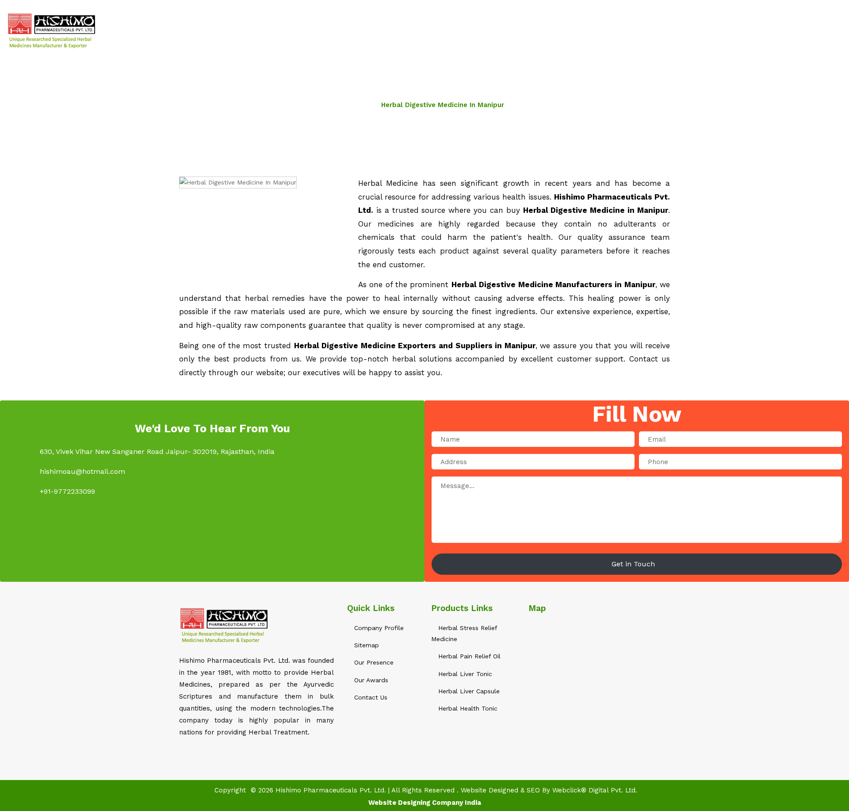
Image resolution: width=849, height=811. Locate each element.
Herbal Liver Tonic (464, 673)
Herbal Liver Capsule (468, 691)
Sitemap (673, 31)
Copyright (230, 790)
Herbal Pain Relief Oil (468, 656)
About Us (454, 31)
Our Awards (370, 680)
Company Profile (378, 627)
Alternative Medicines (601, 31)
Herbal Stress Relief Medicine (464, 633)
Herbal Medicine (513, 31)
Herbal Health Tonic (466, 708)
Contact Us (721, 31)
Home (415, 31)
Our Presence (373, 662)
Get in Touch (634, 564)
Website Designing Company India (424, 803)
